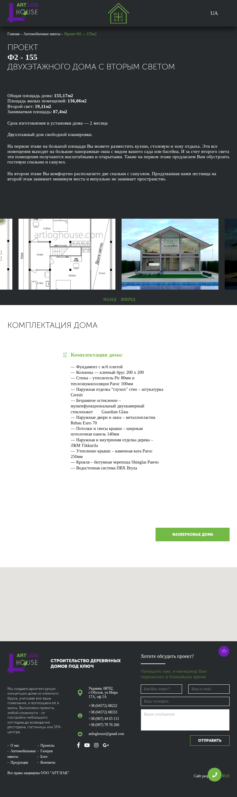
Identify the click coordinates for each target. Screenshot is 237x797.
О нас (14, 745)
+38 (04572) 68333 (103, 712)
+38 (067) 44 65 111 (104, 719)
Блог (44, 756)
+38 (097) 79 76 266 (104, 725)
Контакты (47, 762)
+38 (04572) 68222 (103, 706)
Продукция (19, 762)
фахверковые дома (192, 534)
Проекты (47, 745)
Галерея (46, 751)
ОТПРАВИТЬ (210, 740)
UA (214, 13)
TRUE (225, 776)
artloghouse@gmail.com (106, 734)
